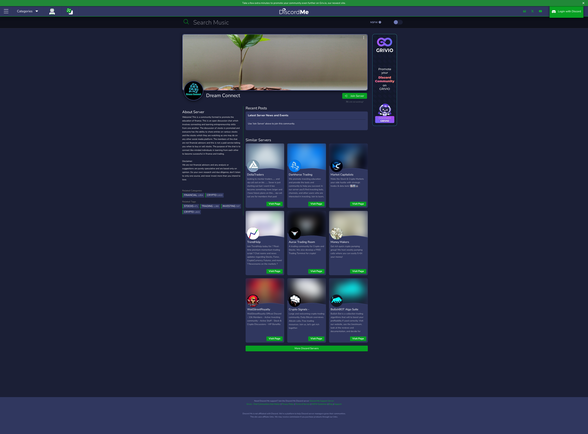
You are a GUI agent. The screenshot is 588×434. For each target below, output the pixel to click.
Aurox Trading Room (302, 242)
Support (338, 404)
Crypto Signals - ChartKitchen (299, 311)
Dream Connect (223, 95)
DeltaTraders (255, 174)
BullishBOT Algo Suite (344, 309)
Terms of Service (302, 404)
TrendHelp (254, 242)
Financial (193, 195)
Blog (331, 404)
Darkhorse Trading (300, 174)
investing (231, 206)
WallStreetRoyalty (258, 309)
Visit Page (274, 204)
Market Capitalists (342, 174)
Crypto (214, 195)
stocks (191, 206)
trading (210, 206)
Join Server (357, 96)
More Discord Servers (307, 348)
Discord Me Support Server (322, 401)
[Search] (186, 21)
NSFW (374, 22)
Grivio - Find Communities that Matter (263, 404)
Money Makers (340, 242)
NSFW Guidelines (319, 404)
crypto (192, 212)
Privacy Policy (288, 404)
